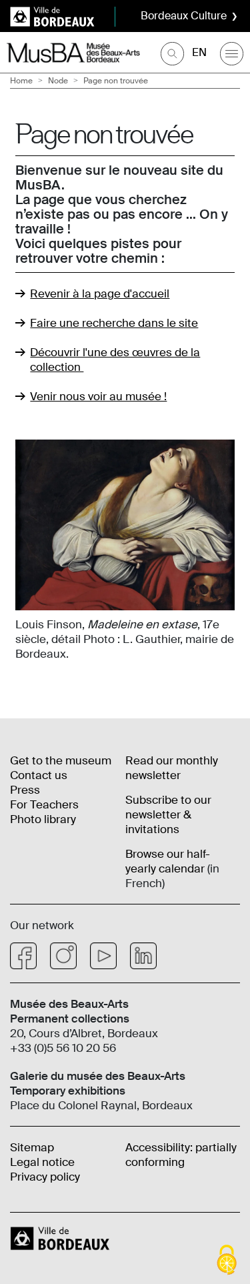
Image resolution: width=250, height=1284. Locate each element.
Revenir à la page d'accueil (99, 293)
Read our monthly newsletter (171, 767)
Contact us (38, 775)
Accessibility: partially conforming (181, 1154)
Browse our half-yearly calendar (167, 861)
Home (21, 80)
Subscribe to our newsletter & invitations (168, 814)
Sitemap (32, 1147)
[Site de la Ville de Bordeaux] (61, 1238)
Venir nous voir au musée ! (98, 396)
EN (199, 52)
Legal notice (42, 1162)
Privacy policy (45, 1176)
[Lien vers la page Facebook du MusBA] (23, 955)
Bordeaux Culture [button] (184, 16)
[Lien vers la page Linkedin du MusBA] (143, 955)
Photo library (43, 819)
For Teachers (44, 804)
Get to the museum (60, 760)
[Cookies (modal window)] (226, 1261)
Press (25, 789)
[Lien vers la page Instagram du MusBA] (63, 955)
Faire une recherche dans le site (114, 322)
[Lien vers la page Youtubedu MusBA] (103, 955)
